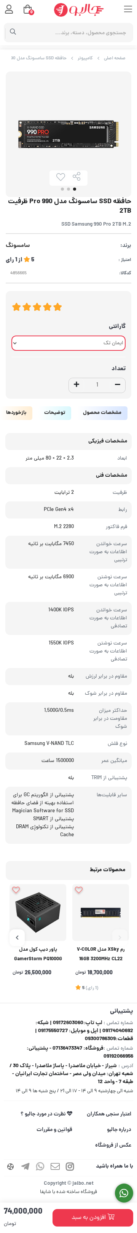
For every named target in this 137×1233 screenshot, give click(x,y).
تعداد (119, 369)
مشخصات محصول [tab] (102, 413)
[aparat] (10, 1168)
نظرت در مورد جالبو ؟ (44, 1114)
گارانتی (117, 326)
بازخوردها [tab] (16, 413)
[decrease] (117, 385)
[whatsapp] (40, 1168)
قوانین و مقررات (54, 1130)
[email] (55, 1168)
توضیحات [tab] (54, 413)
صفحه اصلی (115, 58)
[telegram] (25, 1168)
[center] (13, 32)
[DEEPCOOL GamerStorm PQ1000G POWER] (38, 912)
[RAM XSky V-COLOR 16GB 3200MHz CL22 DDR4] (100, 912)
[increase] (76, 385)
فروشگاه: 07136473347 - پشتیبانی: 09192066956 (80, 1052)
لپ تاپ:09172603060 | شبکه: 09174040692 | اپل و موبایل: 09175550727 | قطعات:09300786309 (84, 1031)
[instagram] (70, 1168)
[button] (119, 937)
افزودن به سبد (89, 1217)
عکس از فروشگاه (113, 1145)
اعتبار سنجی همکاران (109, 1114)
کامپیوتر (85, 58)
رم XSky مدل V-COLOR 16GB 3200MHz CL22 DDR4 (101, 955)
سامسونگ (18, 246)
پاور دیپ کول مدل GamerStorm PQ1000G (38, 954)
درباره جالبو (119, 1130)
